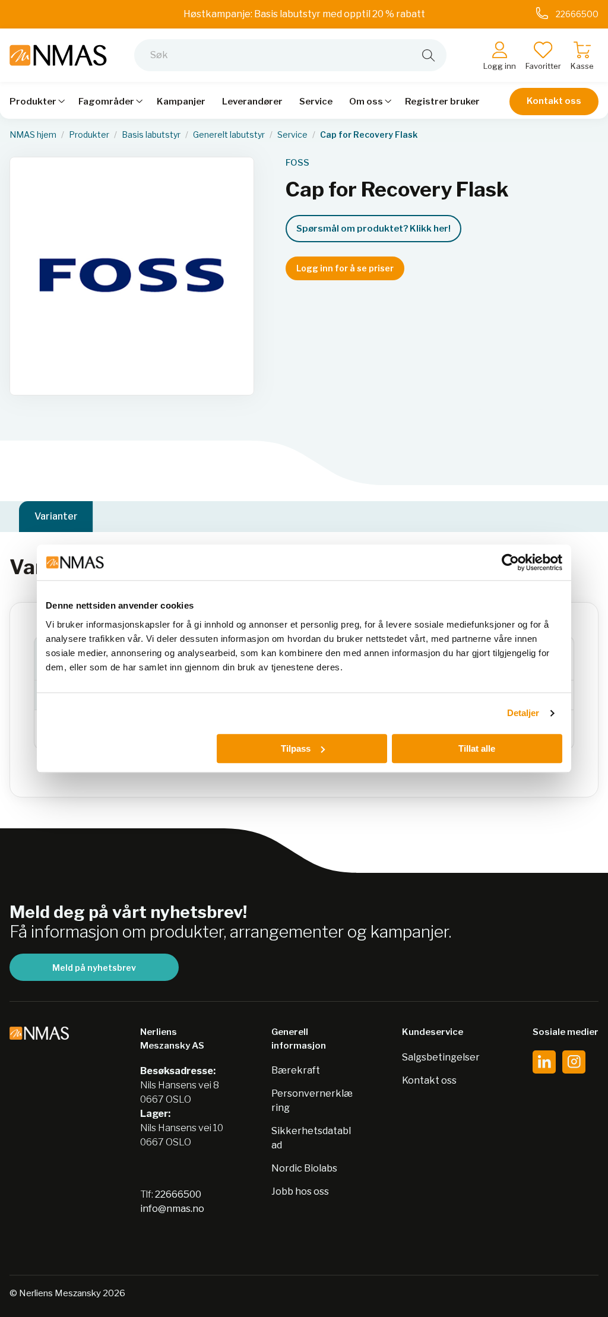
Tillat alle (476, 748)
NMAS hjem (33, 135)
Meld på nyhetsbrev (94, 968)
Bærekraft (295, 1070)
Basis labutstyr (151, 135)
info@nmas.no (172, 1208)
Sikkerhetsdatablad (311, 1138)
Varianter (56, 516)
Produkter (89, 135)
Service (292, 135)
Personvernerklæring (312, 1100)
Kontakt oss (554, 101)
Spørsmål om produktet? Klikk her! (373, 228)
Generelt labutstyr (229, 135)
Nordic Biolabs (304, 1168)
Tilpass (296, 748)
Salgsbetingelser (441, 1057)
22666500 (178, 1194)
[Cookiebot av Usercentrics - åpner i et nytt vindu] (510, 562)
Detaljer (523, 713)
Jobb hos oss (300, 1191)
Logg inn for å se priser (345, 268)
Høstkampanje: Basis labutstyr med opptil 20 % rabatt (304, 14)
